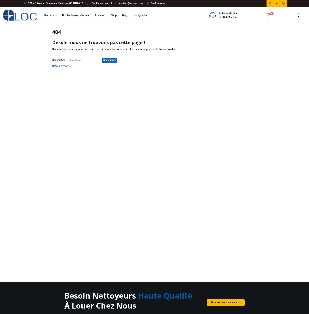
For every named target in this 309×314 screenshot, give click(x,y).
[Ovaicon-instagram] (283, 3)
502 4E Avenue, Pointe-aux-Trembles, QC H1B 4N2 (55, 3)
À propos (51, 15)
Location (100, 15)
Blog (124, 15)
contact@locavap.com (131, 3)
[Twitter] (276, 3)
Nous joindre (140, 15)
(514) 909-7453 (228, 16)
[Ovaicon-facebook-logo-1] (270, 3)
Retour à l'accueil (62, 66)
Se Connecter (158, 3)
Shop (114, 15)
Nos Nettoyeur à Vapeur (76, 15)
